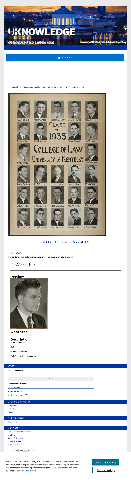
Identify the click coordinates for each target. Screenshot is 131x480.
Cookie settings (58, 467)
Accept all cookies (105, 462)
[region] (65, 466)
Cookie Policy (31, 470)
